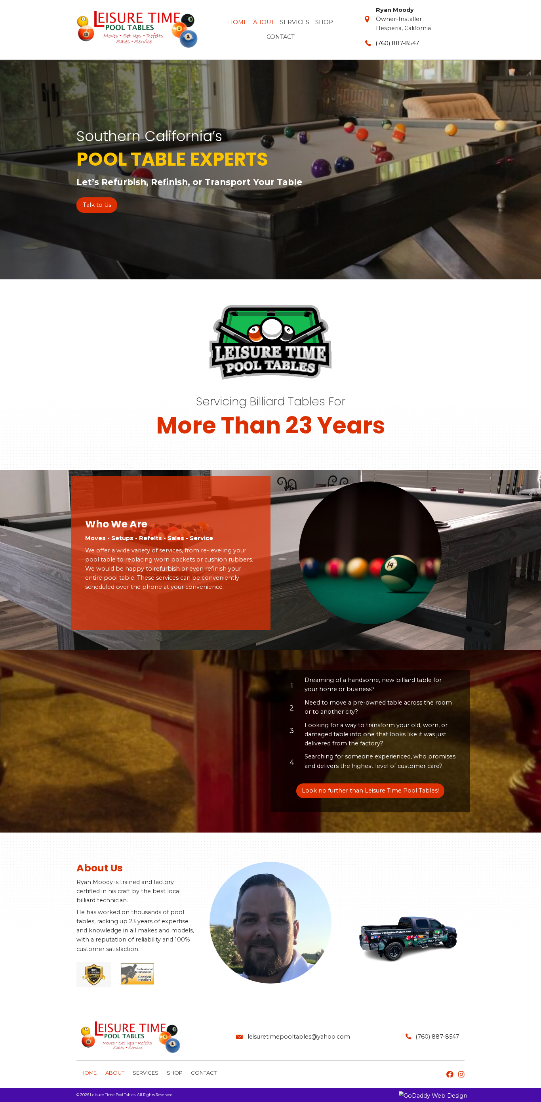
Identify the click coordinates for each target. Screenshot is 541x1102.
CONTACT (204, 1073)
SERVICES (145, 1073)
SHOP (175, 1073)
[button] (96, 205)
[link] (237, 22)
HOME (88, 1073)
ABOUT (114, 1073)
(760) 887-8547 (397, 43)
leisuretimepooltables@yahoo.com (299, 1036)
